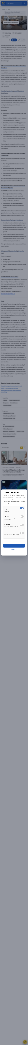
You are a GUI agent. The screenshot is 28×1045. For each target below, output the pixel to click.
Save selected (14, 549)
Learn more (14, 553)
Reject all (14, 541)
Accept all (14, 546)
